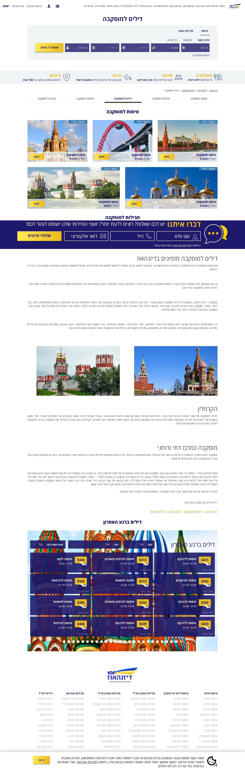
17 (106, 641)
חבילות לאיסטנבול (110, 741)
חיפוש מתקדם (201, 55)
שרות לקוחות (18, 6)
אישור (41, 760)
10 (139, 641)
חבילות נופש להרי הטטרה (106, 704)
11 (134, 641)
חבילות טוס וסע (75, 693)
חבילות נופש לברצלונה (142, 698)
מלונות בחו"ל (126, 6)
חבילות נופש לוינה (110, 730)
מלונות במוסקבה (85, 98)
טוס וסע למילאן (76, 714)
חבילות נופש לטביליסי (108, 725)
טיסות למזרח (181, 698)
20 (92, 641)
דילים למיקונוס (45, 698)
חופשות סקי (188, 6)
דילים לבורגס (46, 730)
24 (73, 641)
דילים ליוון (47, 720)
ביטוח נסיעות (113, 6)
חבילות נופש (212, 6)
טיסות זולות (211, 693)
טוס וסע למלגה (76, 746)
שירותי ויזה (88, 6)
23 (78, 641)
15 (115, 641)
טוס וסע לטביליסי (75, 730)
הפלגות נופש (176, 6)
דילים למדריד (46, 704)
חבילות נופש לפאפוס (109, 736)
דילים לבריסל (157, 511)
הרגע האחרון (146, 6)
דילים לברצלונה (44, 709)
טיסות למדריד (210, 709)
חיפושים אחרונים (57, 6)
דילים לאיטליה (45, 725)
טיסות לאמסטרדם (208, 736)
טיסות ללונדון (211, 725)
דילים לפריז (47, 741)
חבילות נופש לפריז (145, 720)
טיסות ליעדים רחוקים (176, 693)
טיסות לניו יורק (180, 720)
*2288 (6, 6)
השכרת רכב (100, 6)
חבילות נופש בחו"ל (144, 693)
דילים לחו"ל (46, 693)
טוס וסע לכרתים (75, 725)
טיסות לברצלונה (209, 714)
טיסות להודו (182, 714)
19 (97, 641)
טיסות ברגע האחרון (207, 746)
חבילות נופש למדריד (109, 698)
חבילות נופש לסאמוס (144, 736)
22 (83, 641)
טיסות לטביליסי (209, 741)
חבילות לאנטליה (111, 746)
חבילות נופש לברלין (144, 714)
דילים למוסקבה (171, 90)
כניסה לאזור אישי (48, 6)
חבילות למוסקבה (161, 98)
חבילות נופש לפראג (144, 704)
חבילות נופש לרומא (110, 709)
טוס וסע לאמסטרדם (73, 704)
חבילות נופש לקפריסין (108, 720)
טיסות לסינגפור (180, 741)
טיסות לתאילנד (180, 704)
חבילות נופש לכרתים (144, 746)
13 (125, 641)
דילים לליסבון (174, 511)
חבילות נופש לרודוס (144, 725)
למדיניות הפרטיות (87, 762)
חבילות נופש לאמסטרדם (142, 730)
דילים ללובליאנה (193, 511)
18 (101, 641)
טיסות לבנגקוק (180, 709)
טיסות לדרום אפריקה (177, 746)
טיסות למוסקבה (198, 98)
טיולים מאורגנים (161, 6)
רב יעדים (172, 40)
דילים (136, 6)
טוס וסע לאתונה (75, 720)
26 (64, 641)
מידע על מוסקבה (47, 98)
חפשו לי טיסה (49, 47)
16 (111, 641)
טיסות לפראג (211, 704)
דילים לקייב (210, 511)
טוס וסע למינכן (76, 736)
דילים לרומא (46, 714)
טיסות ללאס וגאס (179, 725)
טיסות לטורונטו (180, 736)
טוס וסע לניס (77, 741)
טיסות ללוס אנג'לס (178, 730)
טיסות (222, 6)
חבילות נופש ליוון (146, 709)
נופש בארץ (200, 6)
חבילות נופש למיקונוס (143, 741)
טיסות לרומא (211, 720)
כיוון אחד (187, 40)
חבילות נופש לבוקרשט (108, 714)
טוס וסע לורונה (76, 709)
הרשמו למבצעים (34, 6)
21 (87, 641)
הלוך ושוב (204, 40)
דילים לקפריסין (45, 746)
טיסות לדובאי (211, 698)
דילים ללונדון (46, 736)
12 (129, 641)
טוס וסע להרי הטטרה (72, 698)
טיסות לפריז (211, 730)
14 (120, 641)
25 (69, 641)
